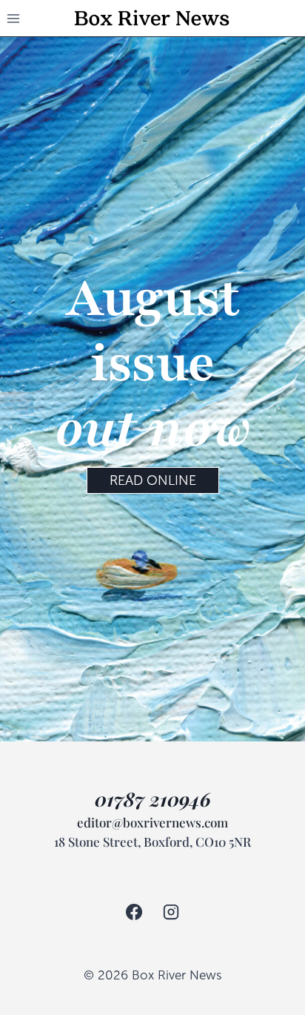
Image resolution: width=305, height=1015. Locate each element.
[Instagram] (171, 912)
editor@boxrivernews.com (152, 822)
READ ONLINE (153, 480)
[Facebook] (134, 912)
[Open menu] (13, 18)
